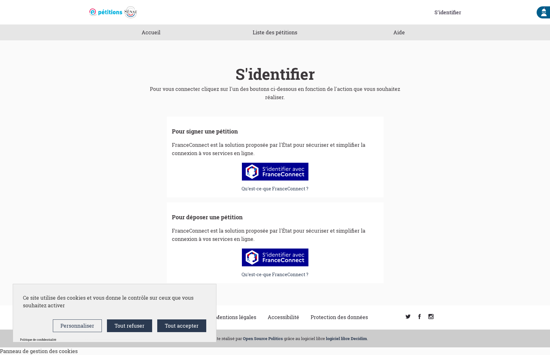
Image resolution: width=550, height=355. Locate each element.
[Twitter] (408, 317)
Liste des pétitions (275, 32)
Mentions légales (235, 317)
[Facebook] (419, 317)
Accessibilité (283, 317)
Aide (399, 32)
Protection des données (339, 317)
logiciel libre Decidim (346, 338)
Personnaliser (77, 325)
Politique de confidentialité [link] (38, 339)
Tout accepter (182, 325)
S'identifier (447, 12)
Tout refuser (130, 325)
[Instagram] (431, 317)
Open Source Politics (263, 338)
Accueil (151, 32)
